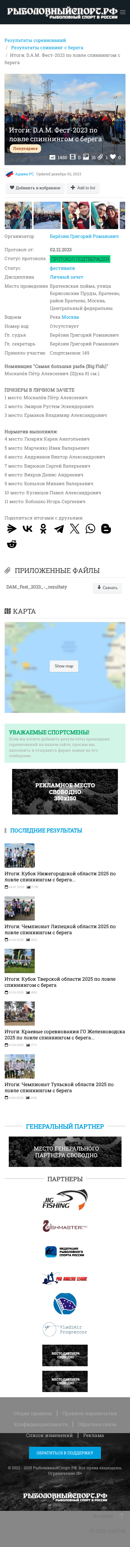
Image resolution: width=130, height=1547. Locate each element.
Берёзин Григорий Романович (84, 236)
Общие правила (32, 1413)
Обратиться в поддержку (65, 1453)
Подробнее (62, 1200)
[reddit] (12, 544)
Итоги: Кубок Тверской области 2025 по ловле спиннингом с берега (60, 982)
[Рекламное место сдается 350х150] (65, 791)
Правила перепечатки (89, 1413)
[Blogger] (106, 528)
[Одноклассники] (43, 528)
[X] (74, 528)
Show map (64, 666)
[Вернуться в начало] (62, 12)
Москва (70, 317)
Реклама (93, 1435)
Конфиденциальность (41, 1424)
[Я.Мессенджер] (12, 528)
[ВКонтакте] (27, 528)
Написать (61, 1356)
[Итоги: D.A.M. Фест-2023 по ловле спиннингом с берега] (18, 215)
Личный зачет (66, 277)
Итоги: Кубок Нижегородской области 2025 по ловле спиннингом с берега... (60, 876)
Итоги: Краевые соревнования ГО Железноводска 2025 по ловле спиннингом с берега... (65, 1034)
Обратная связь (97, 1424)
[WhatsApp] (90, 528)
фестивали (62, 268)
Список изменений (49, 1435)
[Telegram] (59, 528)
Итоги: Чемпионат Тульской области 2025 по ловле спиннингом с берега (59, 1087)
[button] (122, 12)
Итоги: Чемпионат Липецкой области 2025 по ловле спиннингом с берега (60, 929)
